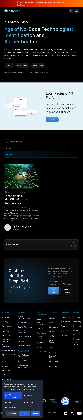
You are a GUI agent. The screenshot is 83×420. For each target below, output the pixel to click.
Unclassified (11, 407)
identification (22, 65)
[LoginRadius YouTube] (79, 413)
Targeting (10, 402)
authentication (38, 65)
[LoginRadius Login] (71, 11)
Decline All (12, 413)
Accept (35, 413)
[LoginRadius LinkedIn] (65, 413)
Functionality (30, 402)
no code (9, 65)
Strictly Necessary (11, 395)
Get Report (21, 5)
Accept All (24, 413)
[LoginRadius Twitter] (72, 413)
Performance (30, 396)
